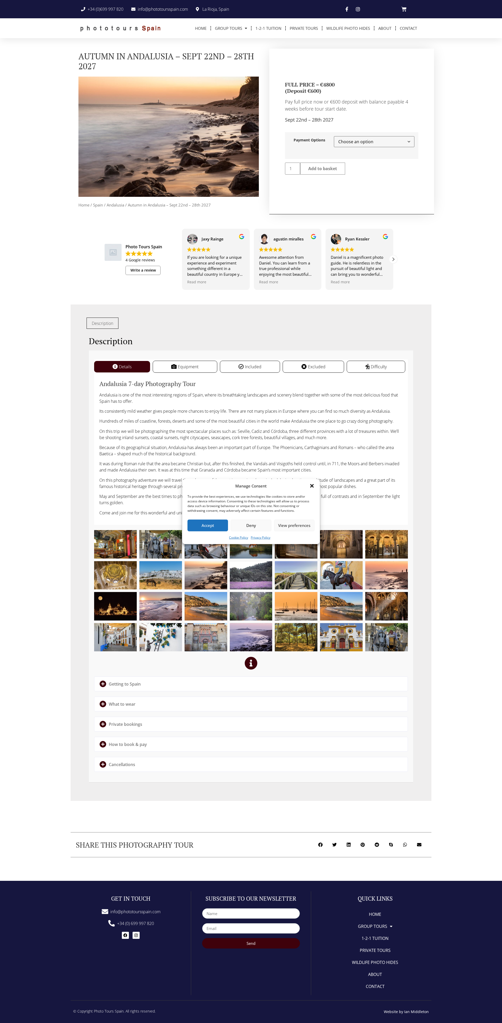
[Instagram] (136, 935)
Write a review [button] (143, 270)
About (384, 28)
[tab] (122, 366)
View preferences (294, 525)
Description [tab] (102, 323)
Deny (251, 525)
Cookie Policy (238, 537)
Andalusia (115, 205)
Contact (408, 28)
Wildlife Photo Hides (348, 28)
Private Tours (304, 28)
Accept (208, 525)
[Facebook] (125, 935)
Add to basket (322, 168)
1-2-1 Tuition (268, 28)
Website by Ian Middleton (406, 1011)
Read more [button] (196, 282)
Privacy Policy (260, 537)
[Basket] (404, 9)
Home (201, 28)
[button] (312, 485)
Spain (98, 205)
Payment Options (309, 140)
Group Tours (228, 28)
